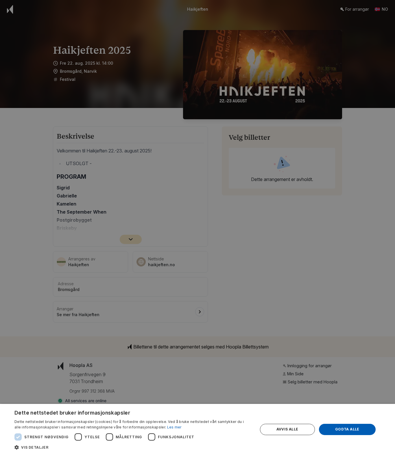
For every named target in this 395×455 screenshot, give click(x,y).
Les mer (174, 427)
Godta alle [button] (347, 429)
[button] (132, 447)
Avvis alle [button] (287, 429)
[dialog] (197, 429)
